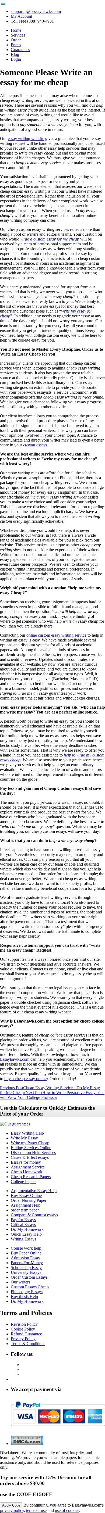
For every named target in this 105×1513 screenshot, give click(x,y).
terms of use (36, 1510)
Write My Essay (24, 1138)
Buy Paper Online (26, 1253)
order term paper (25, 1210)
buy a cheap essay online (25, 1078)
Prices (16, 44)
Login (16, 59)
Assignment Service (28, 1167)
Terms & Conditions (28, 1343)
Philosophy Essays (27, 1291)
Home (16, 30)
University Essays (26, 1272)
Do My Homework (27, 1229)
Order (16, 40)
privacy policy (12, 1510)
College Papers (23, 1181)
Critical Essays (23, 1224)
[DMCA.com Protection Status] (27, 1443)
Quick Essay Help (26, 1234)
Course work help (26, 1248)
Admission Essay (25, 1258)
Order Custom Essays (29, 1277)
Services (18, 35)
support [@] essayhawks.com (36, 11)
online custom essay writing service (56, 635)
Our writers (20, 1282)
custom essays (35, 445)
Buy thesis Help (24, 1296)
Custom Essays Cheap (30, 1287)
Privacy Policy (23, 1338)
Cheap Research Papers (31, 1176)
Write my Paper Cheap (30, 1143)
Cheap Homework (26, 1172)
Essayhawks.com (14, 1059)
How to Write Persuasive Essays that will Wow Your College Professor (52, 1095)
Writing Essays (23, 1239)
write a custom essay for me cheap (49, 239)
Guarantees (20, 49)
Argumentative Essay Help (34, 1190)
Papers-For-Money (27, 1262)
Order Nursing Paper (28, 1200)
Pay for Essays (23, 1219)
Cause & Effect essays (30, 1157)
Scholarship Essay (26, 1267)
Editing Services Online (31, 1147)
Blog (15, 54)
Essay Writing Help (27, 1133)
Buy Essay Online (26, 1195)
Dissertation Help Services (33, 1152)
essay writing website (26, 138)
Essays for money (26, 1162)
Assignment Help (25, 1205)
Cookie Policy (23, 1329)
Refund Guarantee (26, 1334)
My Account (21, 16)
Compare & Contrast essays (34, 1215)
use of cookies (67, 1510)
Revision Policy (24, 1324)
